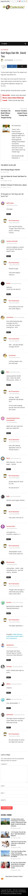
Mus (7, 372)
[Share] (12, 66)
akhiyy (8, 684)
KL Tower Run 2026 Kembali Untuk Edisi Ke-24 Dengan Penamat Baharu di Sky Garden (18, 865)
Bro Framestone (9, 60)
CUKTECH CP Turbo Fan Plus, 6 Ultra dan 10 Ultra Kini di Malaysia (18, 843)
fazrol (8, 283)
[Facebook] (18, 1)
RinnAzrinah (10, 562)
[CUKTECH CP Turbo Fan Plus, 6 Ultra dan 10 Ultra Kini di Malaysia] (5, 842)
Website (3, 800)
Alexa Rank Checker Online (14, 876)
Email (3, 793)
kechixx (8, 602)
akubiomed (10, 645)
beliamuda (9, 714)
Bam (20, 893)
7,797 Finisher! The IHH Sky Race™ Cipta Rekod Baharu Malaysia (18, 833)
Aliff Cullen (10, 203)
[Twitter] (22, 1)
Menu (5, 43)
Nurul (8, 458)
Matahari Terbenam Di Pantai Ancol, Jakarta (14, 185)
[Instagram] (24, 1)
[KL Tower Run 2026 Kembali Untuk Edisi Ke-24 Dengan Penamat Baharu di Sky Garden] (5, 863)
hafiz (8, 496)
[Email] (26, 1)
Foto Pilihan (4, 49)
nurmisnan (9, 317)
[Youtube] (20, 1)
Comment (4, 764)
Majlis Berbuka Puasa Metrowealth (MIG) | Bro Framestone (14, 636)
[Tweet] (22, 66)
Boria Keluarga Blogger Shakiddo (10, 170)
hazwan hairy (10, 526)
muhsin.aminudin (12, 241)
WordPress (13, 893)
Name (3, 786)
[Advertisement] (14, 27)
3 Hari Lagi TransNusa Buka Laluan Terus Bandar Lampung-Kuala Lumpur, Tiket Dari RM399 (19, 853)
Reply (8, 214)
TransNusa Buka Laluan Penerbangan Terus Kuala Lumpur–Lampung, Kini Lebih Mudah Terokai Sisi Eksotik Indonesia (18, 822)
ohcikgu (9, 666)
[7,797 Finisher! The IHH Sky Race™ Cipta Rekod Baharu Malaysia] (5, 832)
